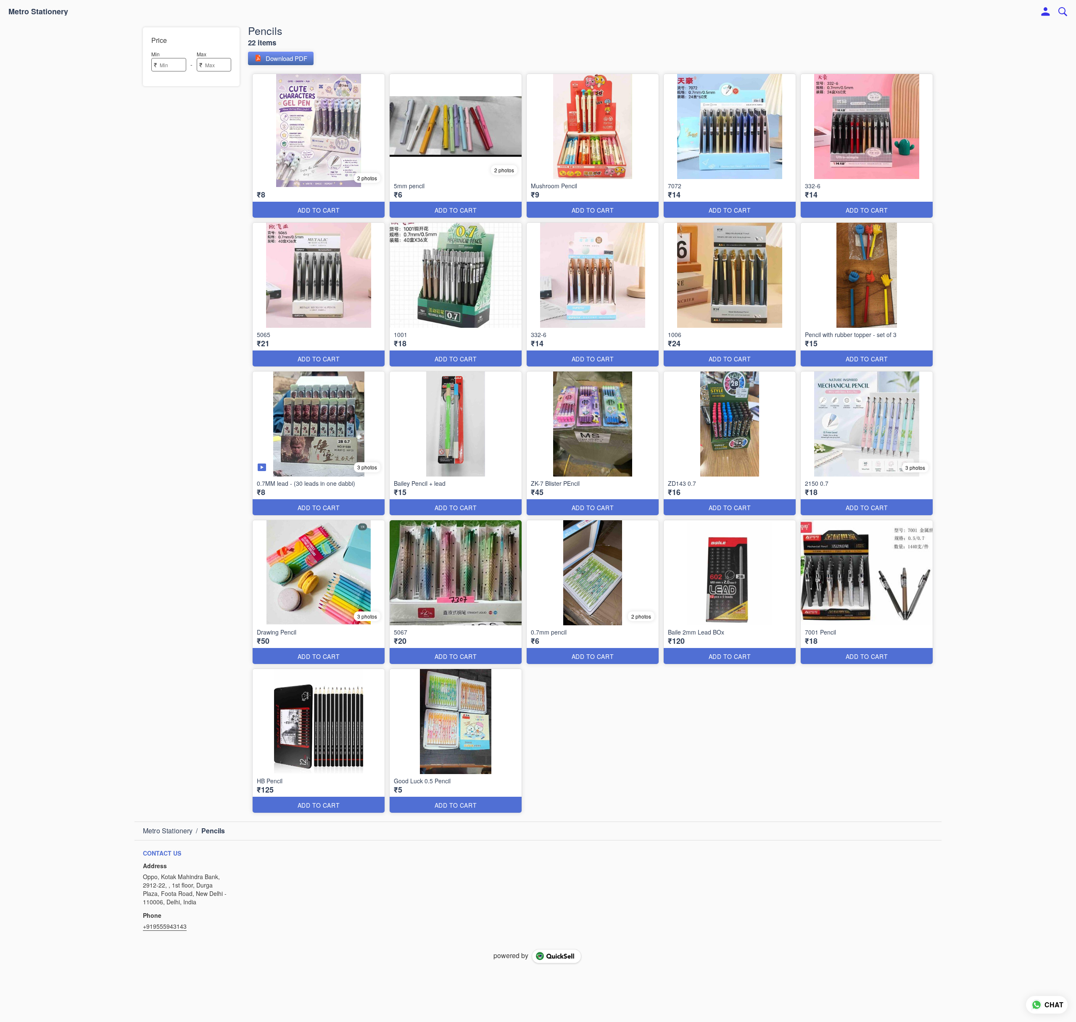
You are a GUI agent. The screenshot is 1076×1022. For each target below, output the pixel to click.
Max (201, 54)
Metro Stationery (38, 12)
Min (155, 54)
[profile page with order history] (1045, 11)
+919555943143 (165, 926)
